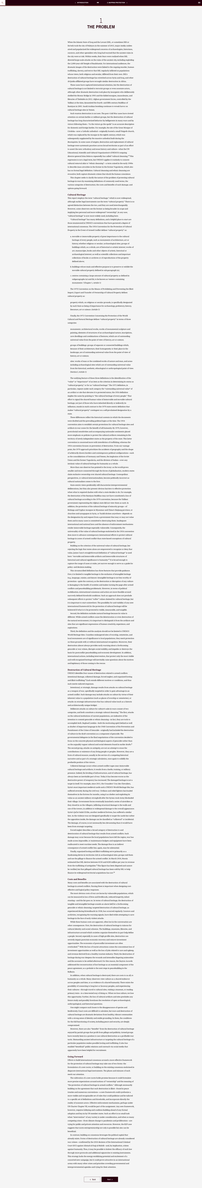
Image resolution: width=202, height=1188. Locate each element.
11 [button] (78, 946)
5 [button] (109, 559)
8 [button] (131, 744)
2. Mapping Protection (116, 3)
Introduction (81, 3)
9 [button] (96, 865)
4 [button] (129, 156)
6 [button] (85, 680)
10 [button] (114, 872)
